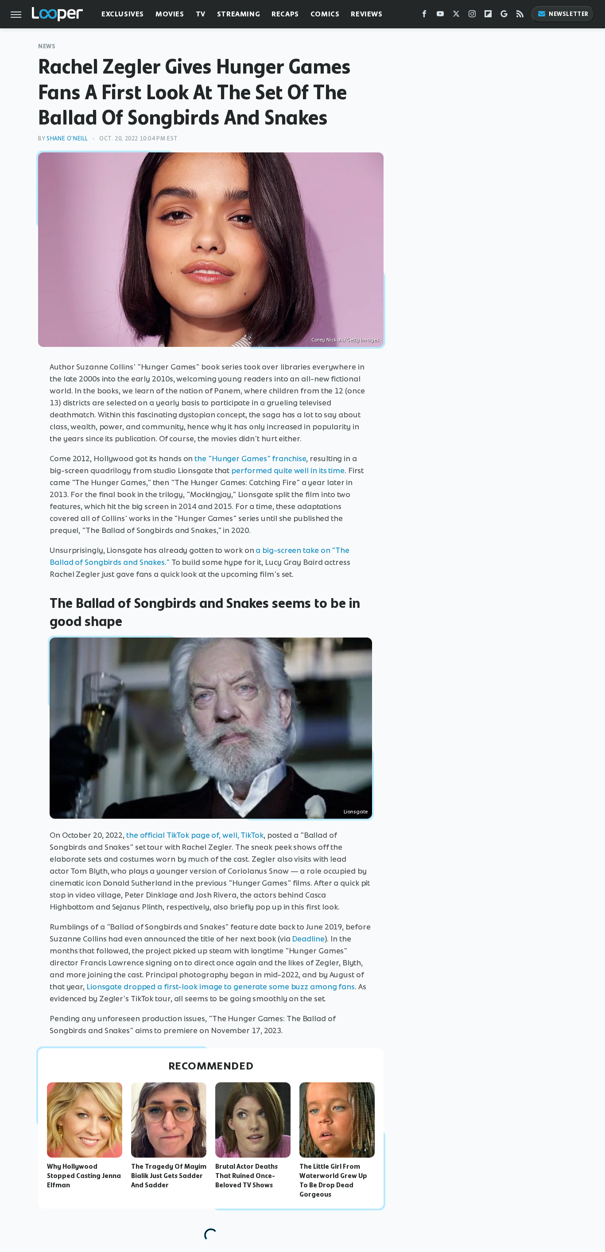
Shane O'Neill (67, 138)
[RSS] (520, 16)
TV (201, 14)
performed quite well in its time (288, 470)
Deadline (308, 938)
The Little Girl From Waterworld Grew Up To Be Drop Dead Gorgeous (333, 1180)
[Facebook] (424, 16)
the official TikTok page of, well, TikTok (195, 835)
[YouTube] (440, 16)
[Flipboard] (488, 16)
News (46, 46)
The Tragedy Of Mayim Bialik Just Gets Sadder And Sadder (168, 1176)
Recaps (285, 14)
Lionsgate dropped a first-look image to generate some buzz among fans (220, 986)
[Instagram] (472, 16)
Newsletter (569, 14)
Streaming (238, 14)
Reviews (366, 14)
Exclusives (122, 14)
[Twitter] (456, 16)
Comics (325, 14)
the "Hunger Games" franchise (250, 458)
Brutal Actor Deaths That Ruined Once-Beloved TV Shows (246, 1176)
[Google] (504, 16)
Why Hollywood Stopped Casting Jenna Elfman (84, 1176)
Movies (169, 14)
